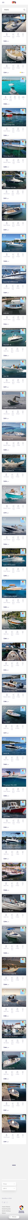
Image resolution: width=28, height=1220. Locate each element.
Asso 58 (5, 376)
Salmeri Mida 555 (9, 1068)
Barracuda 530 (8, 879)
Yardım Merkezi (6, 1206)
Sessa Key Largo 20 (9, 628)
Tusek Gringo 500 (9, 124)
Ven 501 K (6, 250)
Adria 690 (6, 816)
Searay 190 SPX (8, 911)
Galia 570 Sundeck (9, 565)
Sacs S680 (6, 722)
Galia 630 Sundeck (9, 533)
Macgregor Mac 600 (10, 785)
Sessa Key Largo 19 (9, 974)
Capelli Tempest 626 (9, 407)
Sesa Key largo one (9, 30)
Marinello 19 (7, 345)
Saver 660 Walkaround (10, 282)
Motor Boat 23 (8, 156)
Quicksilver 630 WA (9, 187)
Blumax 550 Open (9, 1099)
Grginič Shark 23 (8, 470)
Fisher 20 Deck (8, 219)
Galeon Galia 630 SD (10, 596)
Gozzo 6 (6, 502)
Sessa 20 (6, 753)
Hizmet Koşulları (6, 1209)
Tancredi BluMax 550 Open (12, 848)
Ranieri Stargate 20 (9, 62)
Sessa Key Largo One (10, 690)
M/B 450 (6, 313)
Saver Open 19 (8, 439)
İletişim (4, 1213)
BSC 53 (5, 1005)
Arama (6, 10)
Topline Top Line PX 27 (10, 1036)
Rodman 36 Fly (8, 93)
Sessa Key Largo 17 (9, 659)
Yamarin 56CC (8, 942)
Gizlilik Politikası (6, 1211)
